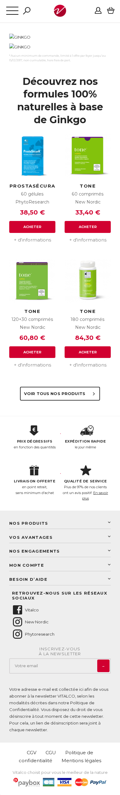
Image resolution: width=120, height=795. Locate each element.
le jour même (85, 444)
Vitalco (32, 609)
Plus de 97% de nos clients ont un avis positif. (85, 489)
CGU (51, 752)
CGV (31, 752)
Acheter (32, 227)
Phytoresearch (39, 634)
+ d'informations (32, 240)
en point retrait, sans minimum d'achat (34, 487)
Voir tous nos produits (55, 393)
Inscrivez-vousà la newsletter (60, 651)
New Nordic (37, 621)
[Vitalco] (60, 13)
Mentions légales (81, 760)
